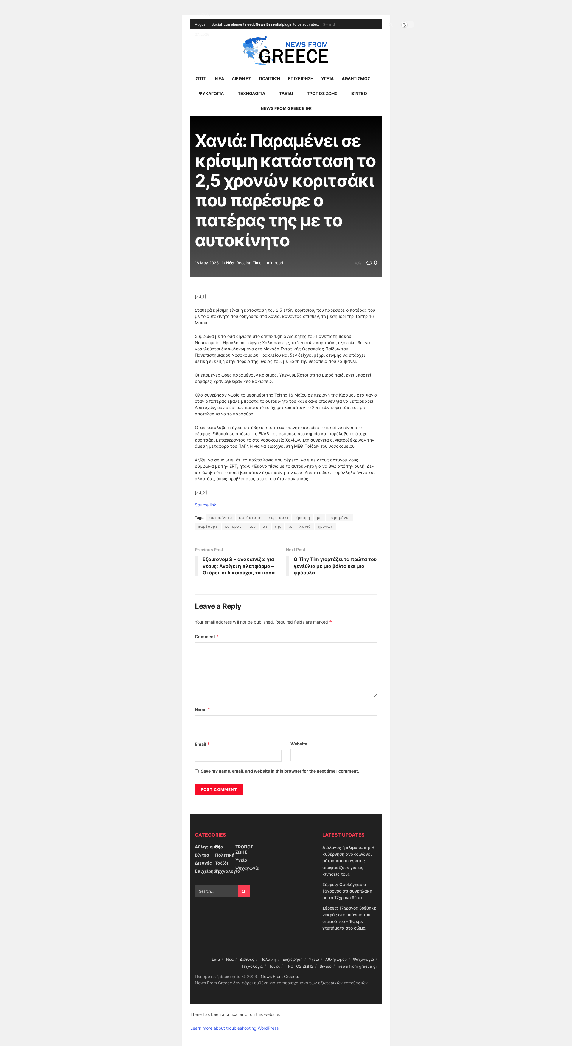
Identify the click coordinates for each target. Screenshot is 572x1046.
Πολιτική (269, 78)
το (290, 526)
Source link (205, 504)
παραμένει (339, 517)
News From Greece (279, 976)
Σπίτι (201, 78)
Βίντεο (359, 93)
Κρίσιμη (302, 517)
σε (265, 526)
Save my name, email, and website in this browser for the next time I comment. (280, 770)
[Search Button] (390, 24)
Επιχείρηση (300, 78)
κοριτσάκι (278, 517)
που (252, 526)
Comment (207, 636)
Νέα (219, 78)
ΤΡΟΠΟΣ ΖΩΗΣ (322, 93)
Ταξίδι (286, 93)
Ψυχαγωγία (211, 93)
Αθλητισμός (356, 78)
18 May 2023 (207, 262)
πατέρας (233, 526)
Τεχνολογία (251, 93)
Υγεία (327, 78)
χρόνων (325, 526)
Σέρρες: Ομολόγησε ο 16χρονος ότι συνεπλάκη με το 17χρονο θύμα (347, 891)
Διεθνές (241, 78)
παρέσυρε (208, 526)
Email (202, 744)
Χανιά (305, 526)
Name (202, 709)
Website (298, 743)
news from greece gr (286, 108)
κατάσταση (250, 517)
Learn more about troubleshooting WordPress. (235, 1028)
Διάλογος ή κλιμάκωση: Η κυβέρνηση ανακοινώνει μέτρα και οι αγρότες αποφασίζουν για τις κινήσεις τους (348, 861)
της (278, 526)
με (319, 517)
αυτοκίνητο (220, 517)
